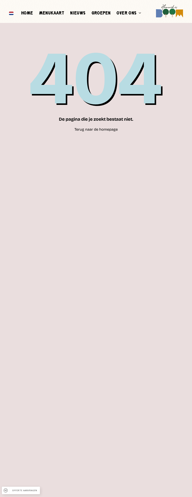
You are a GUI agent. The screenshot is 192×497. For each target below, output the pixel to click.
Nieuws (77, 13)
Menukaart (51, 13)
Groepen (101, 13)
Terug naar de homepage (96, 129)
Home (27, 13)
